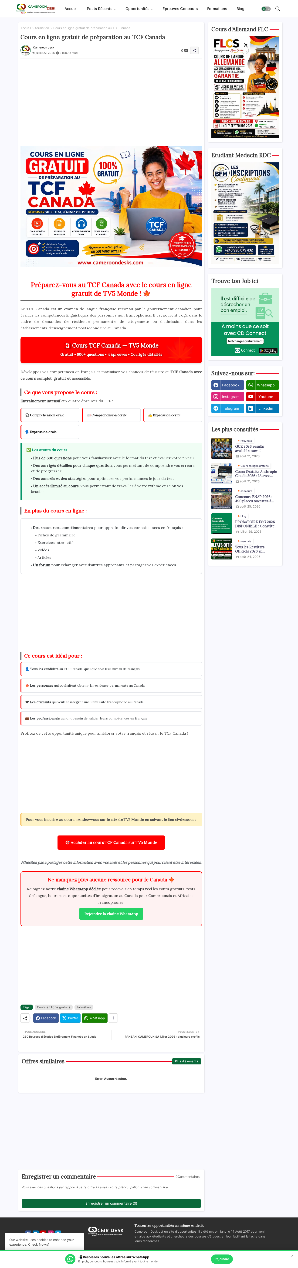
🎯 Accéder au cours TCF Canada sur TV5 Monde (111, 842)
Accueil (71, 8)
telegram (231, 408)
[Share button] (113, 1018)
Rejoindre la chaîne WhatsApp (111, 913)
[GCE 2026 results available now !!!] (221, 448)
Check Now (37, 1244)
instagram (231, 396)
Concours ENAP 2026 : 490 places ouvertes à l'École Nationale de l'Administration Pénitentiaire (253, 499)
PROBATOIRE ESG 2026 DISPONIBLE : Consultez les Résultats (256, 524)
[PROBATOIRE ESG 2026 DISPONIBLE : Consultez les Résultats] (221, 523)
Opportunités (137, 8)
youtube (265, 396)
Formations (217, 8)
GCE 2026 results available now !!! (249, 448)
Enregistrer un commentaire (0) (111, 1203)
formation (42, 28)
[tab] (71, 8)
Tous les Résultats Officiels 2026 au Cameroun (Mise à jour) (254, 549)
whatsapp (266, 385)
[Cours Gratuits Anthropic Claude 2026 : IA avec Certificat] (221, 473)
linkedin (265, 408)
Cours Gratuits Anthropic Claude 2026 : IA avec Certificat (256, 474)
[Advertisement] (111, 96)
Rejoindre (222, 1259)
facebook (231, 385)
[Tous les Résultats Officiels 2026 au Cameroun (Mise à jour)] (221, 549)
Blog (240, 8)
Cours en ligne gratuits (53, 1007)
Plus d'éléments (186, 1061)
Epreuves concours (180, 8)
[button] (266, 9)
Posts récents (99, 8)
